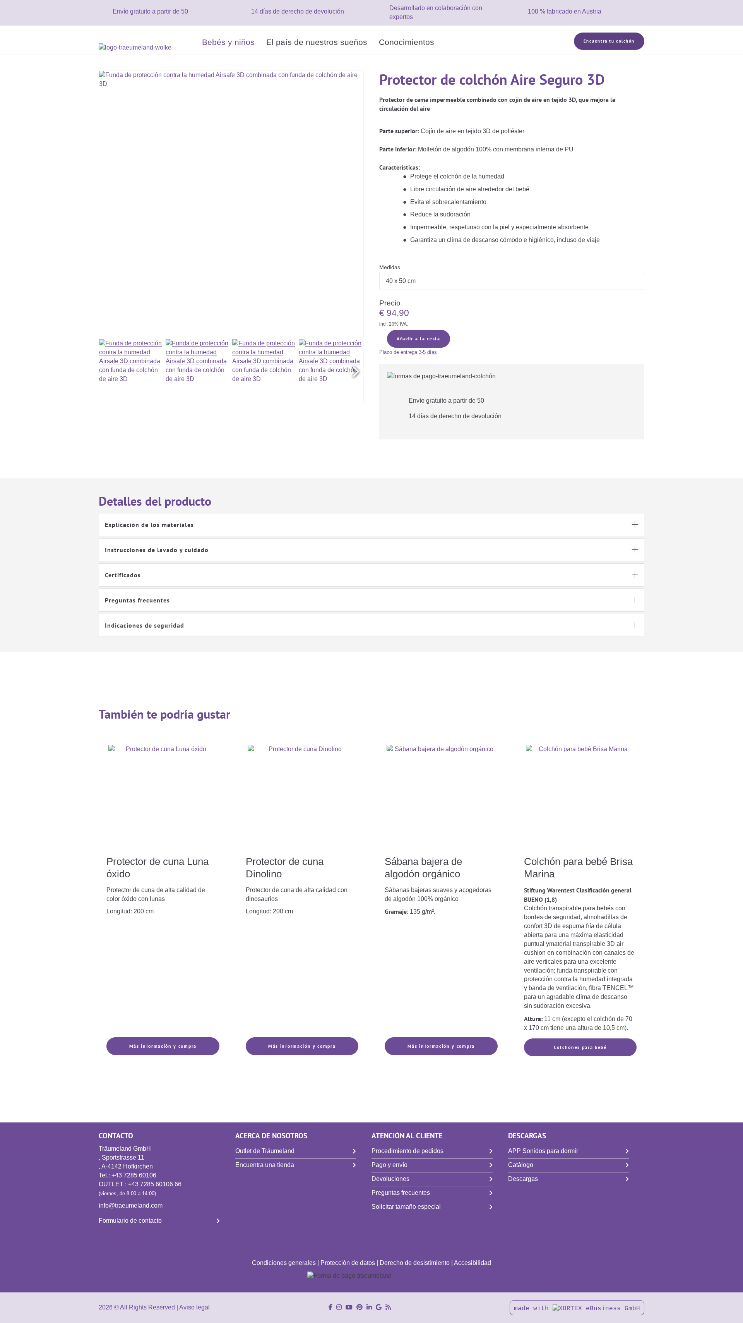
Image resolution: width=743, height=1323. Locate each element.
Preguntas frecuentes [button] (137, 600)
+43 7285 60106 (133, 1175)
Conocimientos (406, 42)
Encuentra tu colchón (609, 41)
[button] (355, 371)
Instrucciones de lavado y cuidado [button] (157, 550)
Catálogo (520, 1165)
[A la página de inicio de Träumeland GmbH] (147, 47)
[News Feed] (388, 1307)
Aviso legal (194, 1307)
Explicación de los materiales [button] (149, 525)
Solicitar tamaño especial (406, 1206)
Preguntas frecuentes (401, 1192)
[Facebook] (330, 1307)
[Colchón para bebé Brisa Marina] (580, 799)
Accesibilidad (472, 1263)
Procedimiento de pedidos (407, 1151)
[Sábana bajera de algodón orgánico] (441, 799)
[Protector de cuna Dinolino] (302, 799)
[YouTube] (349, 1307)
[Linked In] (369, 1307)
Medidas (389, 267)
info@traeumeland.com (131, 1205)
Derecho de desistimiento (415, 1263)
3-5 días (428, 352)
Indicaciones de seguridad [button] (144, 625)
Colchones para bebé (580, 1047)
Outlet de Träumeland (264, 1151)
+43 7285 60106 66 (154, 1184)
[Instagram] (339, 1307)
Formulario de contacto (130, 1220)
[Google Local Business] (379, 1307)
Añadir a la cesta (418, 338)
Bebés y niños (228, 42)
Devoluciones (390, 1178)
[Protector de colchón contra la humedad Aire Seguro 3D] (131, 371)
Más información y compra (163, 1046)
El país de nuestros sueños (316, 42)
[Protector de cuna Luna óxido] (162, 799)
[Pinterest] (359, 1307)
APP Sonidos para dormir (543, 1151)
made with (533, 1308)
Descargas (523, 1178)
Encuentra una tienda (264, 1165)
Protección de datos (347, 1263)
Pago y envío (389, 1165)
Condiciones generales (284, 1263)
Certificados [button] (123, 575)
